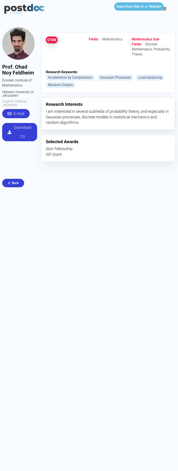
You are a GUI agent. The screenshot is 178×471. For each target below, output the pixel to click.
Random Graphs (60, 85)
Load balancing (150, 77)
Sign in (130, 6)
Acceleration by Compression (70, 77)
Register (155, 6)
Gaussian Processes (115, 77)
